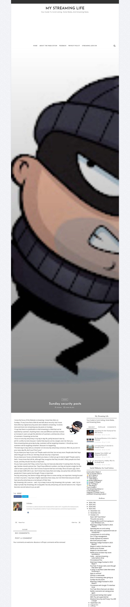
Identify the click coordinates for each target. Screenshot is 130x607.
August (93, 605)
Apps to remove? (95, 573)
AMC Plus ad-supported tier (99, 597)
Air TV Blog (92, 484)
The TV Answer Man (93, 474)
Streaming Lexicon (89, 45)
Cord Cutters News (93, 472)
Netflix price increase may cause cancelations (100, 553)
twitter (26, 496)
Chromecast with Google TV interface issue (102, 586)
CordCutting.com (92, 491)
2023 (90, 509)
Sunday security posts (97, 579)
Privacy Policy (74, 45)
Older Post (74, 522)
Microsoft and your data (98, 540)
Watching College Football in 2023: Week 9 (101, 525)
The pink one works (96, 519)
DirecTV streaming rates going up (101, 577)
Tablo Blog (92, 479)
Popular (101, 427)
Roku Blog (92, 477)
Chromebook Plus (96, 560)
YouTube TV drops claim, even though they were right (103, 567)
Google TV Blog (94, 482)
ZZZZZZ (65, 399)
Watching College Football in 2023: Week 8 (101, 543)
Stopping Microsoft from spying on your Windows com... (102, 522)
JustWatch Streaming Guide (96, 494)
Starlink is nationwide (97, 575)
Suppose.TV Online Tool (95, 492)
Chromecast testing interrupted (100, 595)
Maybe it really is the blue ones (100, 546)
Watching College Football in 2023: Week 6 (101, 582)
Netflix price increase (97, 548)
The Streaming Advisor (94, 489)
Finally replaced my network (99, 538)
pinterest (33, 496)
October (93, 515)
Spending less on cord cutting (100, 528)
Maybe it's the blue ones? (98, 550)
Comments (111, 427)
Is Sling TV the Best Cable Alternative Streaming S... (102, 570)
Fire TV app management (98, 536)
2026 (90, 502)
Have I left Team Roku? (98, 517)
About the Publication (48, 45)
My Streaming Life (65, 8)
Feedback (62, 45)
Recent (92, 427)
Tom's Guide (91, 487)
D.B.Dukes (59, 407)
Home (35, 45)
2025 (90, 505)
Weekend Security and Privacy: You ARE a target (103, 600)
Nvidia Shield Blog (95, 480)
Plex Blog (92, 485)
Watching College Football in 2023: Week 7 (101, 563)
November (94, 513)
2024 (90, 507)
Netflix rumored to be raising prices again (102, 592)
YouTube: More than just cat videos (102, 589)
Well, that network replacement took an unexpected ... (103, 531)
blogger (24, 529)
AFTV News (92, 475)
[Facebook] (113, 1)
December (94, 511)
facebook (18, 496)
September (94, 603)
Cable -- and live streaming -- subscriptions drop (99, 557)
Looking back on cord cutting (100, 534)
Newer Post (21, 522)
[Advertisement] (65, 27)
